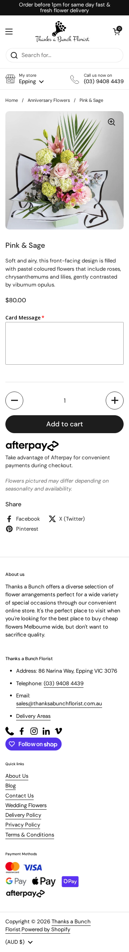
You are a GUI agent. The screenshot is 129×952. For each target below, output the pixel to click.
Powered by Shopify (46, 929)
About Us (16, 776)
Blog (10, 785)
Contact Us (19, 795)
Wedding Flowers (26, 805)
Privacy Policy (22, 824)
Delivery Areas (33, 716)
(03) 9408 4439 (63, 683)
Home (11, 100)
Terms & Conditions (29, 834)
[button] (24, 78)
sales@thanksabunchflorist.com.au (59, 703)
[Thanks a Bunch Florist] (63, 31)
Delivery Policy (23, 815)
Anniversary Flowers (49, 100)
